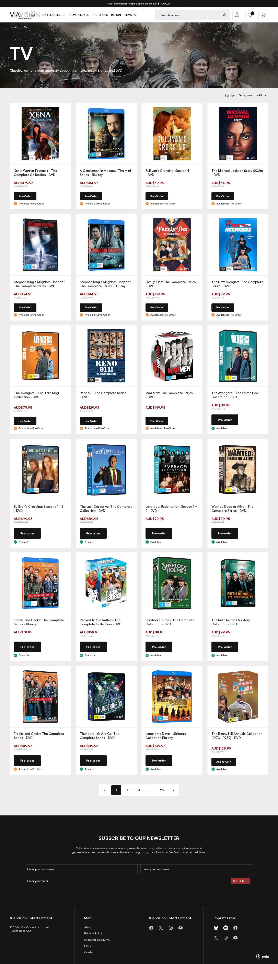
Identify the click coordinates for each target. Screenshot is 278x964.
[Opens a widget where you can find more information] (263, 957)
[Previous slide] (91, 3)
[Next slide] (186, 3)
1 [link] (116, 790)
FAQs (87, 946)
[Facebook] (151, 927)
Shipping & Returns (97, 939)
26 (162, 790)
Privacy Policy (93, 933)
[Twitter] (161, 927)
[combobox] (187, 15)
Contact (89, 952)
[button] (250, 14)
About (88, 927)
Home (13, 27)
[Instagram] (170, 927)
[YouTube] (180, 927)
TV (25, 27)
